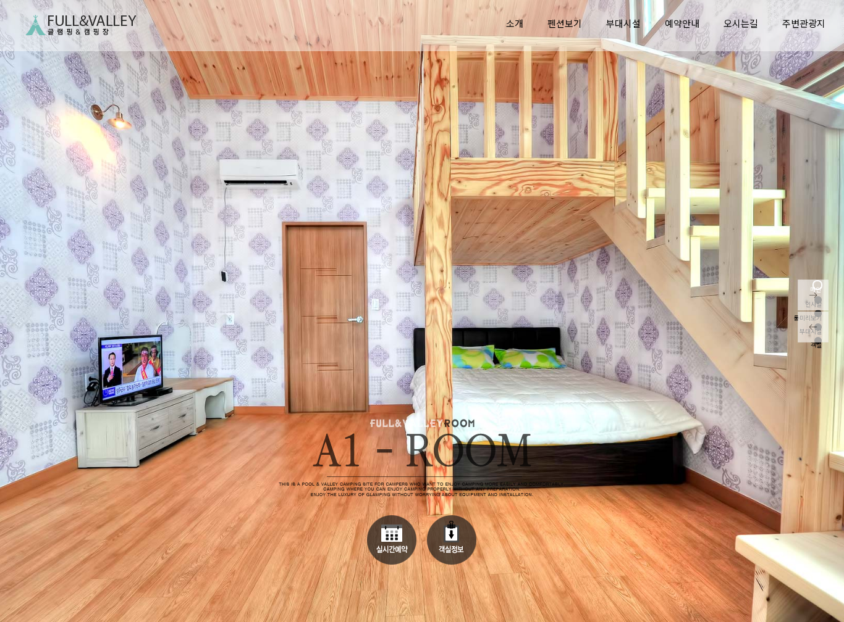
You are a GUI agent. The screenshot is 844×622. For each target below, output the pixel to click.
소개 (514, 23)
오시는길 (741, 23)
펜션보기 (564, 23)
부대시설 (623, 23)
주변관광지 (803, 23)
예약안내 (682, 23)
